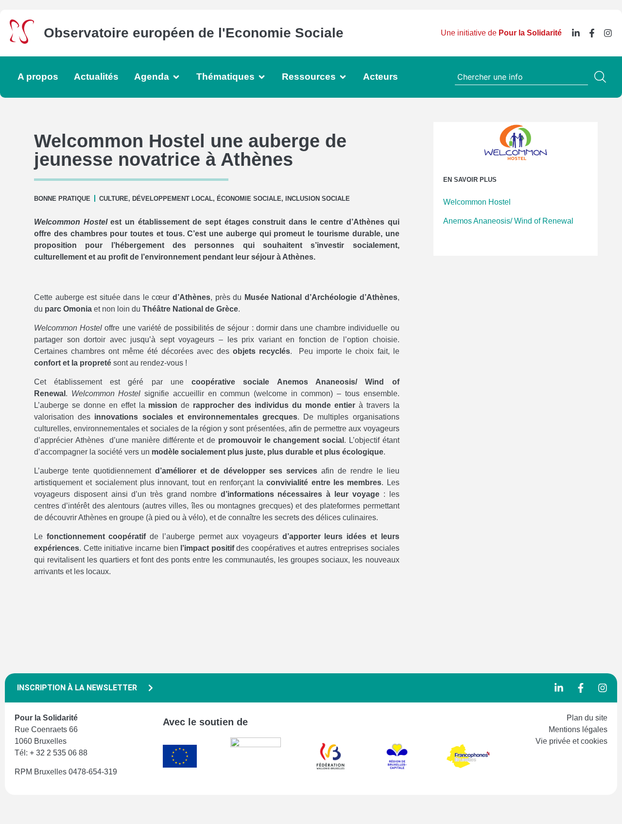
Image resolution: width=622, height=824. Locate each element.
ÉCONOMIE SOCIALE (249, 198)
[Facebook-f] (591, 33)
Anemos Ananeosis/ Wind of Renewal (508, 221)
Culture (113, 198)
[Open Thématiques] (261, 77)
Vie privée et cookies (571, 741)
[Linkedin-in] (575, 33)
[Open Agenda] (176, 77)
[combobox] (521, 77)
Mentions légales (578, 729)
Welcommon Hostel (477, 202)
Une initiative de (501, 33)
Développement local (172, 198)
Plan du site (587, 718)
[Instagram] (608, 33)
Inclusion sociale (317, 198)
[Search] (602, 77)
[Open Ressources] (342, 77)
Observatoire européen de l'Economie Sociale (194, 32)
